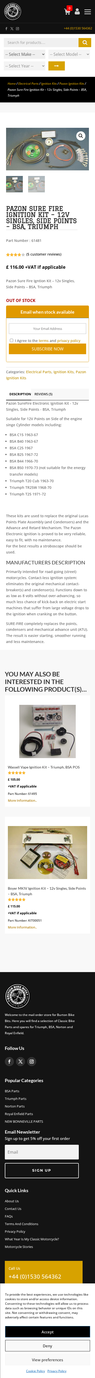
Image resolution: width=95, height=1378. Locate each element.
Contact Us (13, 1209)
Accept (48, 1331)
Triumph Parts (15, 1099)
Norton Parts (15, 1106)
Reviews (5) (43, 394)
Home (12, 83)
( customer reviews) (43, 254)
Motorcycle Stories (19, 1247)
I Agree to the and (47, 340)
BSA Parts (12, 1091)
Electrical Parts (28, 83)
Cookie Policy (35, 1371)
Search (56, 65)
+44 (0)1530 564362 (78, 28)
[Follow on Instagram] (17, 28)
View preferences (47, 1359)
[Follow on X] (11, 28)
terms (44, 340)
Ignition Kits (49, 83)
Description (20, 394)
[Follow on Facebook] (6, 28)
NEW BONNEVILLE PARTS (24, 1122)
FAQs (9, 1216)
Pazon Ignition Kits (71, 83)
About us (12, 1201)
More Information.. (44, 784)
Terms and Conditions (21, 1224)
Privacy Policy (56, 1371)
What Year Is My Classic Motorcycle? (32, 1239)
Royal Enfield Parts (19, 1114)
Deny (47, 1345)
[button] (80, 135)
